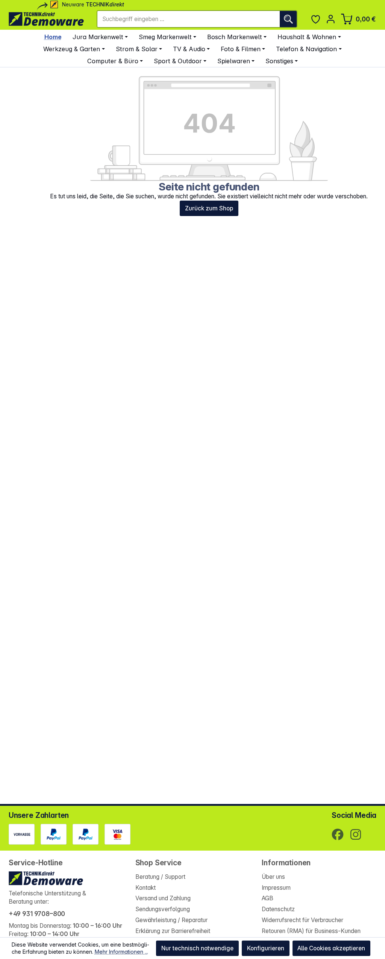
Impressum (276, 887)
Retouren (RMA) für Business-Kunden (311, 931)
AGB (267, 898)
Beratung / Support (160, 876)
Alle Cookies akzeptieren (331, 948)
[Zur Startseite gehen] (46, 19)
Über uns (273, 876)
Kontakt (145, 887)
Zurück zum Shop (209, 208)
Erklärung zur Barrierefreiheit (172, 931)
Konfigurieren (265, 948)
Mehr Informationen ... (121, 951)
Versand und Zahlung (163, 898)
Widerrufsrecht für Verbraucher (302, 920)
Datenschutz (278, 909)
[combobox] (188, 19)
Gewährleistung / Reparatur (171, 920)
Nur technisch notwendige (197, 948)
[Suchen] (288, 19)
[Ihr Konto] (330, 19)
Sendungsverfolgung (162, 909)
